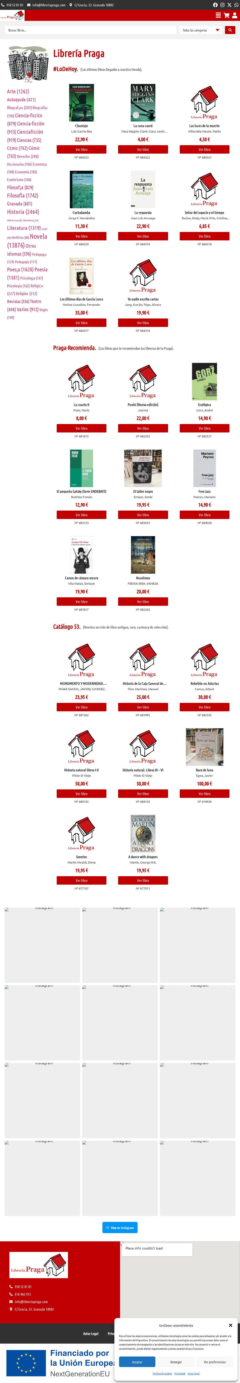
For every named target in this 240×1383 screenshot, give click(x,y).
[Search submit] (230, 30)
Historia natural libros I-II (81, 770)
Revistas (18, 301)
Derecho (28, 156)
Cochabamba (81, 212)
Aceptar (137, 1362)
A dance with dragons (143, 856)
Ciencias (29, 140)
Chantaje (81, 125)
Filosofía (22, 195)
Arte (18, 91)
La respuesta (143, 212)
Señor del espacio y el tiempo (204, 212)
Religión (26, 293)
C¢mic (17, 148)
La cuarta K (81, 404)
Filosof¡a (20, 187)
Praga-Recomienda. (74, 347)
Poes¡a (20, 269)
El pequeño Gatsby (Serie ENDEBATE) (81, 491)
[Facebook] (215, 5)
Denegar (176, 1362)
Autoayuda (21, 99)
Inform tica (14, 220)
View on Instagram (122, 1227)
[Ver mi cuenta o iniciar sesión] (235, 15)
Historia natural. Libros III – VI (143, 770)
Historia (23, 211)
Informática (30, 220)
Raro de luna (204, 770)
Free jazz (205, 491)
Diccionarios (19, 164)
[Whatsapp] (236, 5)
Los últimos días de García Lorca (81, 299)
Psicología (18, 285)
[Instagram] (222, 5)
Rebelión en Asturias (205, 683)
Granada (19, 203)
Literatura (24, 227)
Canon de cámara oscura (81, 578)
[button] (230, 1325)
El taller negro (143, 491)
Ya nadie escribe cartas (143, 299)
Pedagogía (26, 261)
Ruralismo (143, 578)
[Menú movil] (218, 15)
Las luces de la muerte (204, 125)
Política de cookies (162, 1373)
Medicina (20, 237)
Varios (28, 309)
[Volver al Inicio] (12, 15)
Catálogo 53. (67, 626)
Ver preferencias (215, 1362)
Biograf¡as (19, 107)
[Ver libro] (81, 102)
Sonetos (81, 856)
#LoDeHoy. (65, 68)
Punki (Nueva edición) (143, 404)
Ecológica (204, 404)
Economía (26, 171)
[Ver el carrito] (226, 15)
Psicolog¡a (31, 278)
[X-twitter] (229, 5)
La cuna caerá (143, 125)
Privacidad (179, 1373)
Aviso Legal (193, 1373)
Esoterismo (19, 179)
